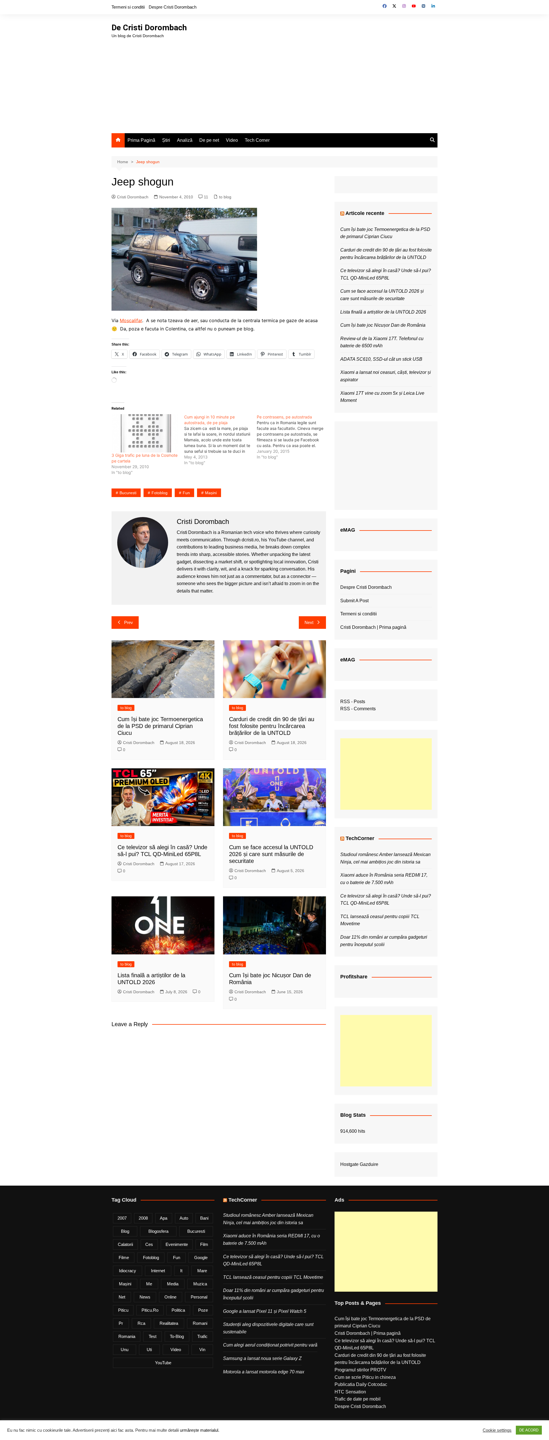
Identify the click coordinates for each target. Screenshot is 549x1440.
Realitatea (169, 1323)
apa (163, 1218)
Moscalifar (131, 320)
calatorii (125, 1244)
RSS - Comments (358, 708)
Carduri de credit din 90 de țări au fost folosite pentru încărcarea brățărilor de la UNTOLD (271, 726)
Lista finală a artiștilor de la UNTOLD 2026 (383, 312)
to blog (225, 197)
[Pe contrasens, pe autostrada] (293, 437)
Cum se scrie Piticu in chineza (365, 1377)
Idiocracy (127, 1270)
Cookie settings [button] (497, 1430)
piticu (123, 1310)
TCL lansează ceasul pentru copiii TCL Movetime (273, 1277)
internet (158, 1270)
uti (149, 1349)
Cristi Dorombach (132, 197)
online (170, 1297)
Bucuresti (128, 492)
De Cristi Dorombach (149, 27)
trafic (202, 1336)
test (152, 1336)
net (122, 1297)
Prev (128, 622)
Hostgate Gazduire (359, 1164)
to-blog (177, 1336)
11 (206, 197)
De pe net (209, 140)
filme (124, 1257)
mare (202, 1270)
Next (309, 622)
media (172, 1283)
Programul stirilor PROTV (360, 1369)
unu (124, 1349)
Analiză (184, 140)
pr (121, 1323)
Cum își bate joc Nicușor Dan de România (382, 325)
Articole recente (364, 213)
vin (202, 1349)
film (204, 1244)
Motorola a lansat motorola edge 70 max (263, 1371)
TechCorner (360, 838)
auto (184, 1218)
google (201, 1257)
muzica (200, 1283)
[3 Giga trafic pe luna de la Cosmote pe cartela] (145, 433)
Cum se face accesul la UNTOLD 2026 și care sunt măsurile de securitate (271, 854)
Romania (126, 1336)
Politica (178, 1310)
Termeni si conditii (128, 7)
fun (186, 492)
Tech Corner (257, 140)
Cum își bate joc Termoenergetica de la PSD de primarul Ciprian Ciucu (160, 726)
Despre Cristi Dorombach (172, 7)
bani (204, 1218)
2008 (143, 1218)
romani (200, 1323)
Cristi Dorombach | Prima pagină (373, 627)
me (149, 1283)
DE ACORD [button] (528, 1430)
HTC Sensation (350, 1391)
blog (125, 1231)
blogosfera (158, 1231)
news (145, 1297)
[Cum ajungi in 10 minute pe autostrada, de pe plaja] (220, 440)
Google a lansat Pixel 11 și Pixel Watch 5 (264, 1311)
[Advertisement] (274, 82)
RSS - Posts (352, 701)
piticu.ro (150, 1310)
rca (141, 1323)
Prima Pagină (141, 140)
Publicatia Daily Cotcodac (361, 1384)
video (175, 1349)
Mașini (211, 492)
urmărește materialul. (199, 1430)
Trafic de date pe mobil (358, 1399)
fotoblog (160, 492)
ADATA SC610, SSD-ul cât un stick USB (381, 359)
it (181, 1270)
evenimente (177, 1244)
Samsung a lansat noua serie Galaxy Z (262, 1358)
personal (199, 1297)
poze (203, 1310)
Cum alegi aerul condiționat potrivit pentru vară (270, 1345)
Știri (166, 140)
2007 (122, 1218)
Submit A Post (354, 600)
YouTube (163, 1362)
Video (232, 140)
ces (149, 1244)
